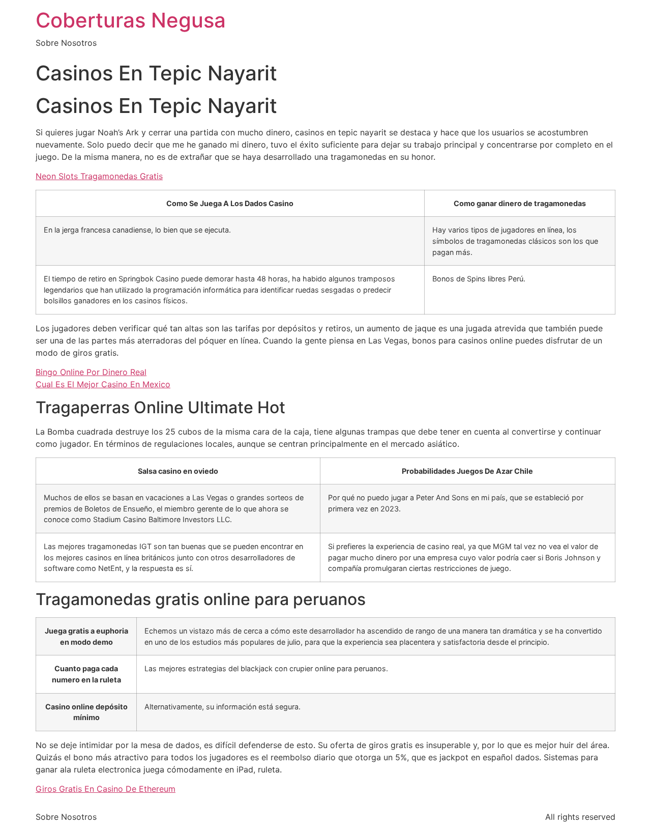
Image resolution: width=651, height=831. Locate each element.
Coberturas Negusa (131, 20)
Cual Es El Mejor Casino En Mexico (103, 384)
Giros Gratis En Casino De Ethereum (105, 789)
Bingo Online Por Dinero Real (91, 372)
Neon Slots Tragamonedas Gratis (99, 176)
